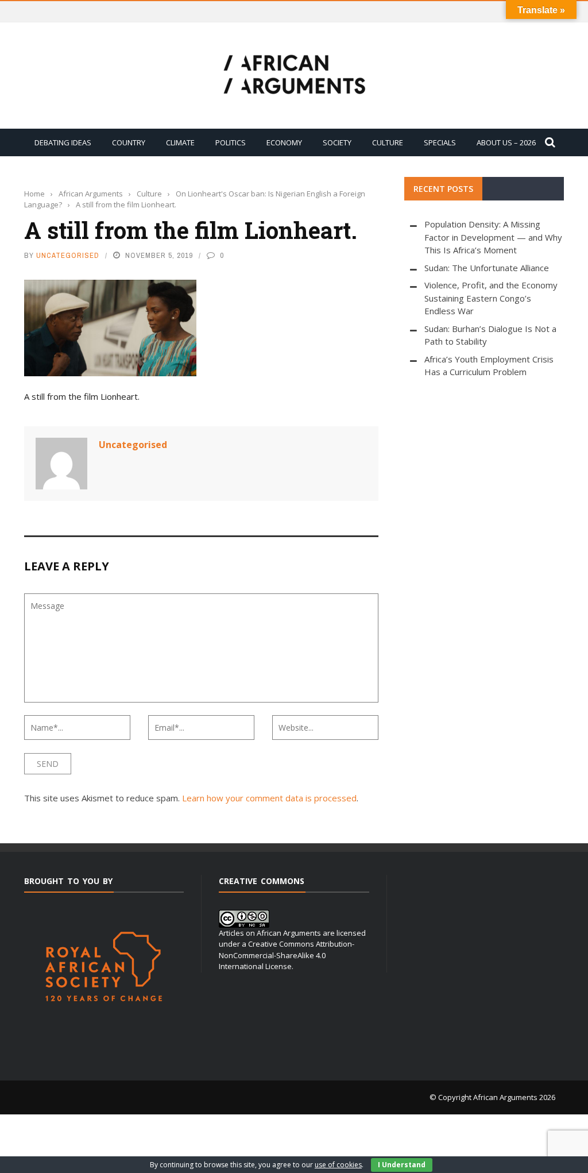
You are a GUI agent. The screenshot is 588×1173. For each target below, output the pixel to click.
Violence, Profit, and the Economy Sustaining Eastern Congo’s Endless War (491, 298)
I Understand (401, 1165)
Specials (440, 142)
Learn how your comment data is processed (269, 798)
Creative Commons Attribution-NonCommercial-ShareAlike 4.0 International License (286, 955)
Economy (284, 142)
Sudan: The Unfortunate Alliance (486, 267)
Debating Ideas (62, 142)
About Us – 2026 (506, 142)
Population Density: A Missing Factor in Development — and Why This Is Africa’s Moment (493, 237)
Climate (180, 142)
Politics (230, 142)
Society (337, 142)
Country (128, 142)
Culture (387, 142)
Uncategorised (67, 255)
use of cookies (338, 1165)
